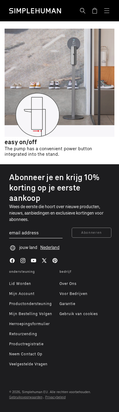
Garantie (67, 304)
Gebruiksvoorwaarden (25, 397)
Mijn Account (21, 294)
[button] (83, 11)
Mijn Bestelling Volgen (30, 314)
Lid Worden (20, 284)
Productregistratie (26, 344)
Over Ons (68, 284)
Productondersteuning (30, 304)
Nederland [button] (50, 247)
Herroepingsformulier (29, 324)
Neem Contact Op (25, 354)
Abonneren (91, 233)
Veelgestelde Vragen (28, 364)
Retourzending (23, 334)
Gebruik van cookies (79, 314)
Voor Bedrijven (74, 294)
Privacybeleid (55, 397)
